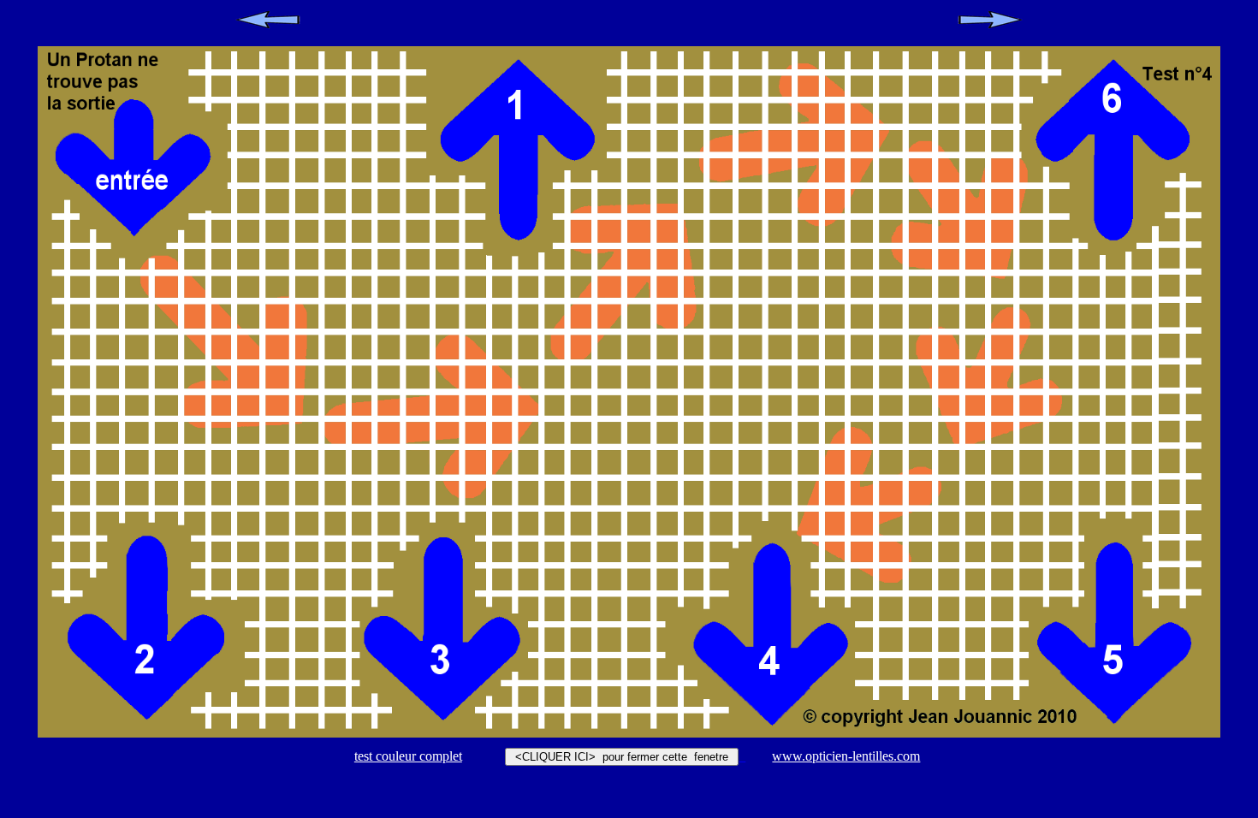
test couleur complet (408, 756)
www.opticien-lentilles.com (846, 756)
